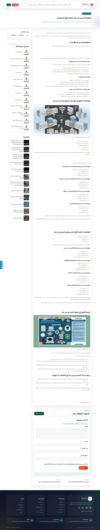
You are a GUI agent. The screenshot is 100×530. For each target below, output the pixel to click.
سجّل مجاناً (15, 4)
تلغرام (9, 4)
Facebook (21, 35)
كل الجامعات (60, 504)
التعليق (86, 426)
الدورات (65, 4)
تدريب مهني (35, 4)
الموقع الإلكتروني (84, 455)
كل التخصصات (60, 512)
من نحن (20, 502)
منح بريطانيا (20, 504)
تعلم (87, 511)
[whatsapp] (82, 507)
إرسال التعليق (82, 468)
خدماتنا (41, 504)
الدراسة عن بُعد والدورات (87, 13)
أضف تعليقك (38, 413)
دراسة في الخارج (54, 4)
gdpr (13, 527)
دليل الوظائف (40, 4)
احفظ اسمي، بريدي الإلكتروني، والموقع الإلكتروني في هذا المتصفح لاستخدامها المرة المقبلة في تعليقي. (66, 464)
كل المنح (61, 502)
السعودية (83, 511)
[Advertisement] (62, 51)
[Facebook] (90, 507)
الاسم (86, 441)
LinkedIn (13, 35)
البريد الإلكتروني (84, 448)
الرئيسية (90, 511)
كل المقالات (61, 509)
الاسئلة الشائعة (8, 527)
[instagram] (79, 507)
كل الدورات (61, 507)
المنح (70, 4)
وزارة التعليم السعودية (84, 402)
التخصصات (47, 4)
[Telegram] (86, 507)
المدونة (31, 4)
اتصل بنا (41, 509)
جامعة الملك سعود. (84, 149)
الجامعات (60, 4)
